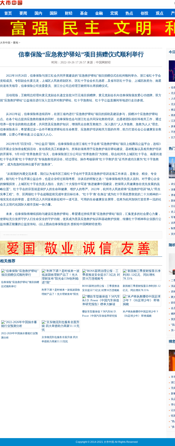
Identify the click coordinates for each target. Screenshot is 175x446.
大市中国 (5, 42)
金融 (99, 13)
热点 (129, 13)
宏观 (114, 13)
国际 (53, 13)
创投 (144, 13)
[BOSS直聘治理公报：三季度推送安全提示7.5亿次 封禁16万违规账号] (101, 275)
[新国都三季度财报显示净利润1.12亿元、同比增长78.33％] (142, 275)
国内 (38, 13)
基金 (84, 13)
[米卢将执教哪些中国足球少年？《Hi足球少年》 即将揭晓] (142, 300)
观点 (159, 13)
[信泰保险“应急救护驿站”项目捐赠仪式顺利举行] (20, 273)
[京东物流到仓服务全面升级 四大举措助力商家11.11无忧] (61, 326)
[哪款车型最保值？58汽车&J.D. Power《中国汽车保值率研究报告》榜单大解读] (101, 300)
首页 (8, 13)
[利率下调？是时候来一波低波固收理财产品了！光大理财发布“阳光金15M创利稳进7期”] (61, 277)
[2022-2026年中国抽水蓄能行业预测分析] (20, 324)
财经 (69, 13)
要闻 (23, 13)
